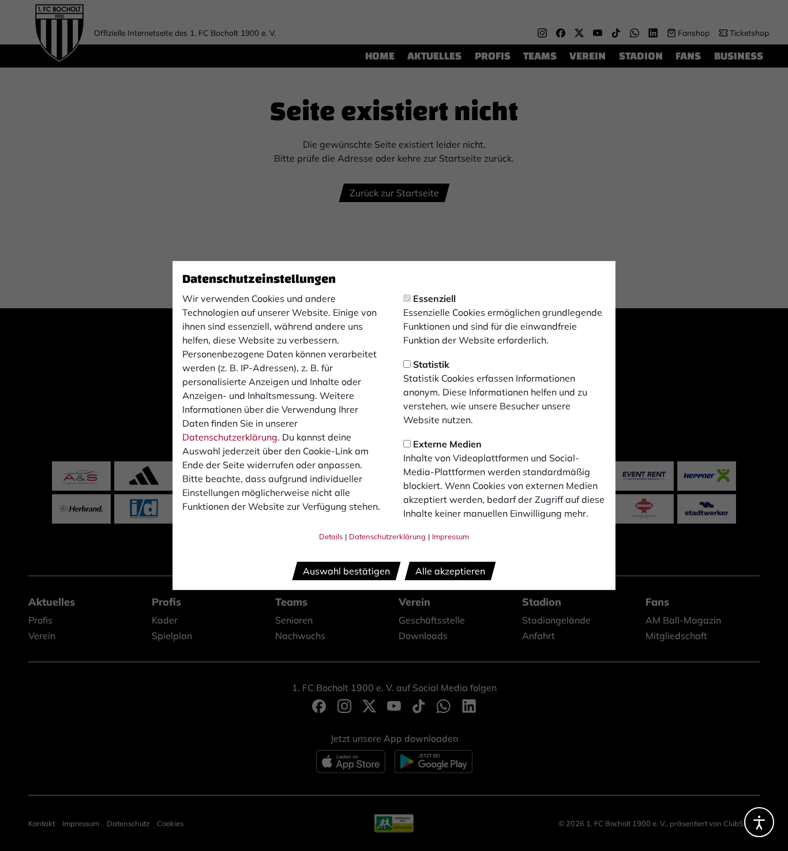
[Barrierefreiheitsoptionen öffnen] (759, 822)
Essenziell (434, 298)
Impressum (450, 536)
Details (331, 536)
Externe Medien (447, 444)
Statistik (431, 364)
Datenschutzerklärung (229, 437)
